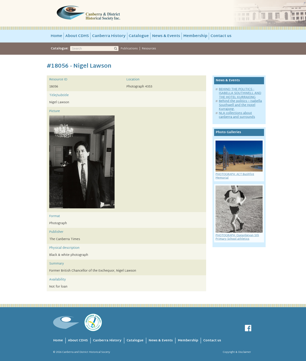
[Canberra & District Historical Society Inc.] (101, 13)
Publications (129, 48)
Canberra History (109, 36)
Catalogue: (60, 49)
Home (56, 36)
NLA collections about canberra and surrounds (237, 115)
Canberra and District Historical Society (86, 352)
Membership (195, 36)
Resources (149, 48)
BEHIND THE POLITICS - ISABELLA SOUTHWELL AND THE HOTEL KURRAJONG (240, 93)
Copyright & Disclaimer (237, 352)
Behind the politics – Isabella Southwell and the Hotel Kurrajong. (240, 105)
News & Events (166, 36)
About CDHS (77, 36)
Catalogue (139, 36)
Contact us (221, 36)
